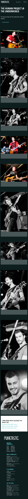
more (25, 2)
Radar (8, 448)
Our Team (13, 448)
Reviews (8, 451)
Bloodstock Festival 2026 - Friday (9, 424)
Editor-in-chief (13, 457)
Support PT (13, 451)
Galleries (12, 446)
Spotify (11, 480)
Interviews (13, 447)
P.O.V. (8, 450)
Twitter (11, 471)
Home (8, 446)
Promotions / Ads (13, 491)
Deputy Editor (13, 458)
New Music (12, 486)
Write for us (12, 492)
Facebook (11, 473)
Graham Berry (5, 22)
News (8, 447)
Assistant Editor (13, 460)
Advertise (13, 450)
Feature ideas (13, 493)
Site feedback (13, 494)
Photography (13, 488)
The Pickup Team (10, 464)
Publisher (12, 456)
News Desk (13, 463)
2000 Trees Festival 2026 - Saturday (10, 426)
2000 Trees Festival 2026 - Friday (9, 428)
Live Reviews (13, 487)
